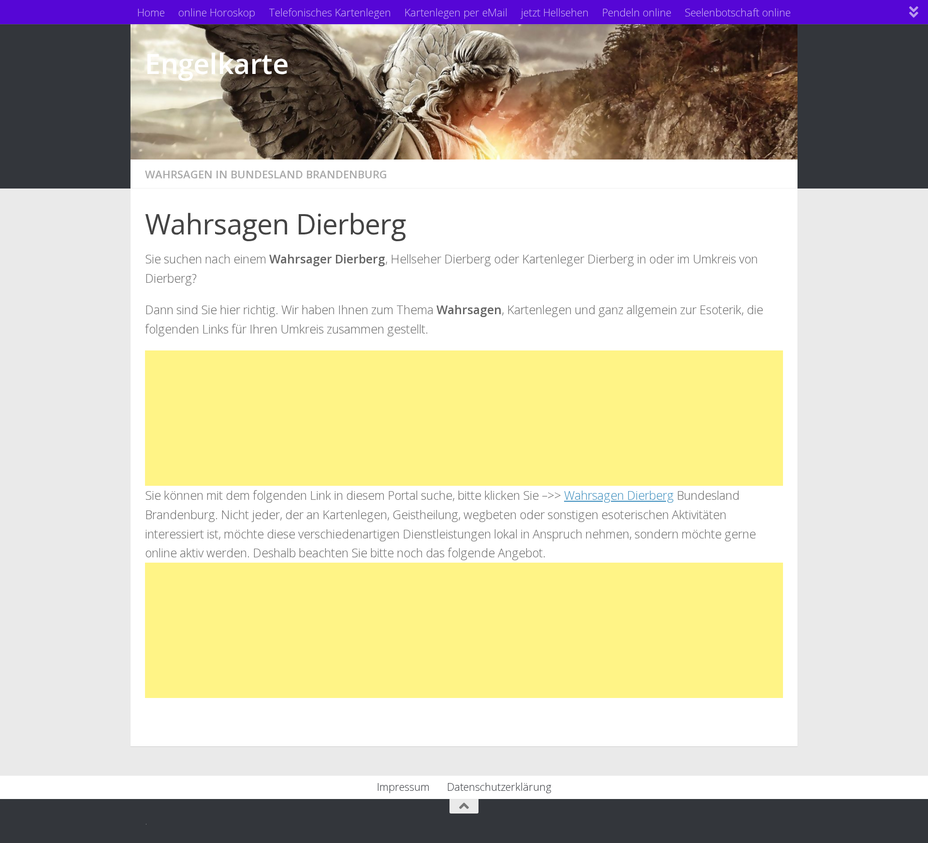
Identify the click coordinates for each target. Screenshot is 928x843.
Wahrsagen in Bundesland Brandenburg (266, 174)
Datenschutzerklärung (499, 786)
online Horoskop (216, 12)
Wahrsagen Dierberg (619, 495)
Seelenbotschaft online (738, 12)
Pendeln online (636, 12)
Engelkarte (217, 63)
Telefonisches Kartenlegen (330, 12)
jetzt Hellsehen (555, 12)
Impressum (403, 786)
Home (151, 12)
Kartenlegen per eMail (456, 12)
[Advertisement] (435, 418)
